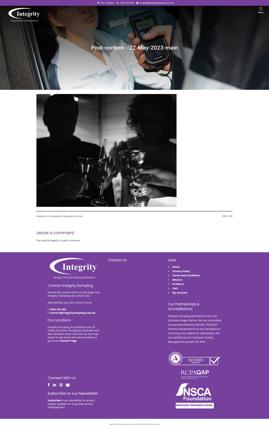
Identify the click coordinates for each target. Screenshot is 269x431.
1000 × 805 (227, 216)
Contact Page (68, 340)
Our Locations (107, 2)
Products (178, 284)
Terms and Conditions (186, 275)
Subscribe (54, 400)
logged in (55, 240)
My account (179, 292)
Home (175, 267)
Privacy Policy (181, 271)
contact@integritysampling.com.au (157, 2)
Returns (177, 279)
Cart (175, 288)
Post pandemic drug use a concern (65, 216)
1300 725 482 (127, 2)
